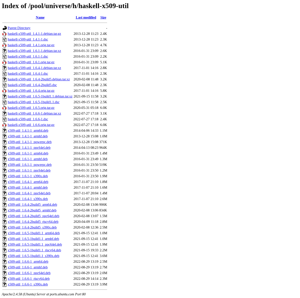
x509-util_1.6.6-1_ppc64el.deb (29, 273)
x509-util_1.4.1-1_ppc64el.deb (29, 147)
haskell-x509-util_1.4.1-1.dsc (28, 39)
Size (103, 17)
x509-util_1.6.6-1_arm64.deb (28, 261)
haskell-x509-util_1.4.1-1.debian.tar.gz (34, 33)
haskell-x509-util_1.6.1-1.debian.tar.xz (34, 51)
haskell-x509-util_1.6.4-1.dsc (28, 73)
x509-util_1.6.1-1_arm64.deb (28, 153)
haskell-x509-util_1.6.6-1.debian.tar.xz (34, 113)
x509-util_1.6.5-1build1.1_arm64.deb (34, 233)
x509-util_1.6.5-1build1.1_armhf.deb (33, 239)
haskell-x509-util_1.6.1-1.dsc (28, 56)
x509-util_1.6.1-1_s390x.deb (28, 176)
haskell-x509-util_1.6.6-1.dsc (28, 119)
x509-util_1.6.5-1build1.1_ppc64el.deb (35, 244)
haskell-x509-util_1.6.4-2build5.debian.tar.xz (39, 79)
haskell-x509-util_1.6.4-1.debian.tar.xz (34, 68)
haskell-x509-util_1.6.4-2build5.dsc (32, 85)
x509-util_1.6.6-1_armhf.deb (28, 267)
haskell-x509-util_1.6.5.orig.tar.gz (31, 108)
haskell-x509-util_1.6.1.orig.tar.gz (31, 62)
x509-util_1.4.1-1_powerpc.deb (30, 142)
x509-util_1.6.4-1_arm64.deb (28, 182)
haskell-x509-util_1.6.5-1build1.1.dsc (34, 102)
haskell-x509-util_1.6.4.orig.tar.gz (31, 90)
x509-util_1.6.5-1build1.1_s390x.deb (33, 256)
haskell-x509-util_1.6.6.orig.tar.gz (31, 125)
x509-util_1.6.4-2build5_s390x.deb (32, 227)
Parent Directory (19, 28)
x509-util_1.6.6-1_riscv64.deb (29, 278)
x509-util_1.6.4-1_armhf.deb (28, 187)
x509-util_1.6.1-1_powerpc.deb (30, 165)
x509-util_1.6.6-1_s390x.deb (28, 284)
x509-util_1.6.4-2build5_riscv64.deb (33, 222)
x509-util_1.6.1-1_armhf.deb (28, 159)
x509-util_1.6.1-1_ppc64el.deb (29, 170)
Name (40, 17)
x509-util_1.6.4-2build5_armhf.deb (32, 210)
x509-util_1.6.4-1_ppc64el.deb (29, 193)
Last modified (86, 17)
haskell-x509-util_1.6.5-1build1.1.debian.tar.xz (40, 96)
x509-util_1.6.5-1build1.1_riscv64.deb (34, 250)
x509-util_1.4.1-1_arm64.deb (28, 130)
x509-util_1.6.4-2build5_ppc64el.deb (33, 216)
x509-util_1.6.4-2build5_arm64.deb (32, 204)
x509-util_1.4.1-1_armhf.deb (28, 136)
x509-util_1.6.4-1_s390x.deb (28, 199)
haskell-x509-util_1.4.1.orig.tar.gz (31, 45)
